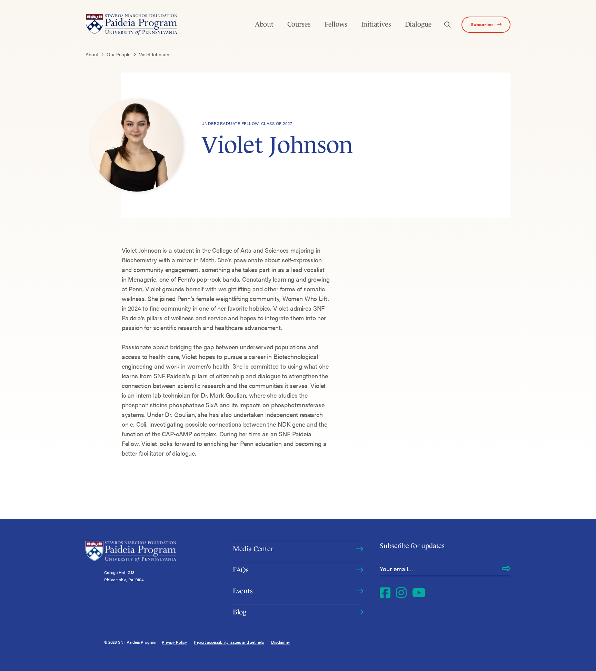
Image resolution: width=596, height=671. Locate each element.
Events (243, 591)
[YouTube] (419, 592)
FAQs (241, 570)
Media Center (253, 549)
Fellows (336, 24)
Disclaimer (280, 642)
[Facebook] (385, 592)
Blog (239, 612)
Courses (299, 24)
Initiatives (376, 24)
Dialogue (418, 24)
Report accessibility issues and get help (229, 642)
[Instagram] (401, 592)
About (264, 24)
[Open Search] (447, 25)
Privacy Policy (174, 642)
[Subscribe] (506, 569)
